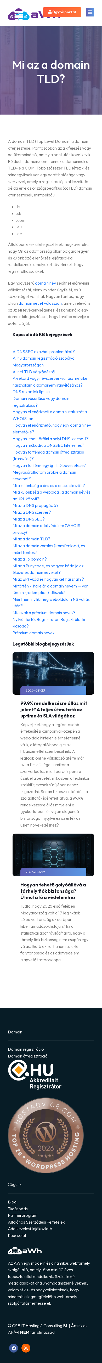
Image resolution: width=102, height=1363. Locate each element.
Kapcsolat (17, 1235)
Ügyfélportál (64, 12)
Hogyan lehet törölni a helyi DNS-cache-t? (51, 438)
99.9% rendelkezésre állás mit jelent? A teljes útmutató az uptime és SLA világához (53, 709)
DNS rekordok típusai (31, 391)
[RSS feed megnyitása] (26, 1348)
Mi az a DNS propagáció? (36, 505)
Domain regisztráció (26, 1049)
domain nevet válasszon (40, 303)
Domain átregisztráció (28, 1056)
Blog (12, 1201)
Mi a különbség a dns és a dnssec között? (49, 485)
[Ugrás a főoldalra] (34, 16)
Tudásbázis (18, 1208)
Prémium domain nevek (33, 632)
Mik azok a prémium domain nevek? (44, 612)
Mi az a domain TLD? (31, 538)
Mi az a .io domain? (30, 559)
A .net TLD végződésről (34, 371)
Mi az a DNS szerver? (32, 512)
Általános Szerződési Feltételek (36, 1222)
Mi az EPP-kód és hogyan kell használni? (48, 579)
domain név (45, 283)
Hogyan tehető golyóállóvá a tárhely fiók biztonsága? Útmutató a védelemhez (53, 891)
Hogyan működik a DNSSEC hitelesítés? (48, 445)
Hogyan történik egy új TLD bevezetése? (49, 465)
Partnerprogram (22, 1215)
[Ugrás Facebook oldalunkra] (13, 1348)
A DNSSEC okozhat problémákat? (44, 351)
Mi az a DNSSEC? (29, 519)
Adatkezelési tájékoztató (30, 1228)
